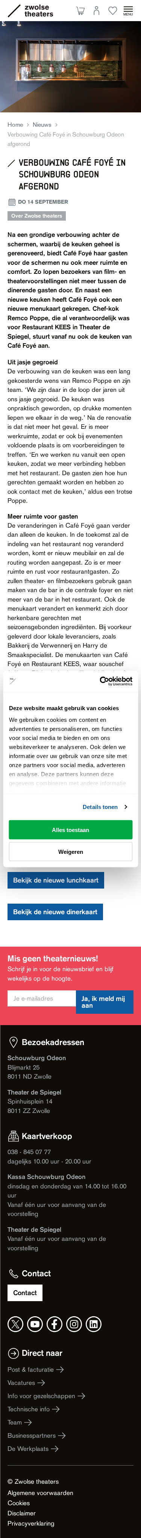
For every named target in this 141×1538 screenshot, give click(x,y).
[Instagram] (74, 1324)
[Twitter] (15, 1324)
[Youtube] (35, 1324)
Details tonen (100, 807)
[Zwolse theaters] (38, 10)
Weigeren (70, 852)
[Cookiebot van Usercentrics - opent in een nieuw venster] (100, 681)
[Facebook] (54, 1324)
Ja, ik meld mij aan (103, 1002)
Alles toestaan (70, 829)
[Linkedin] (94, 1324)
